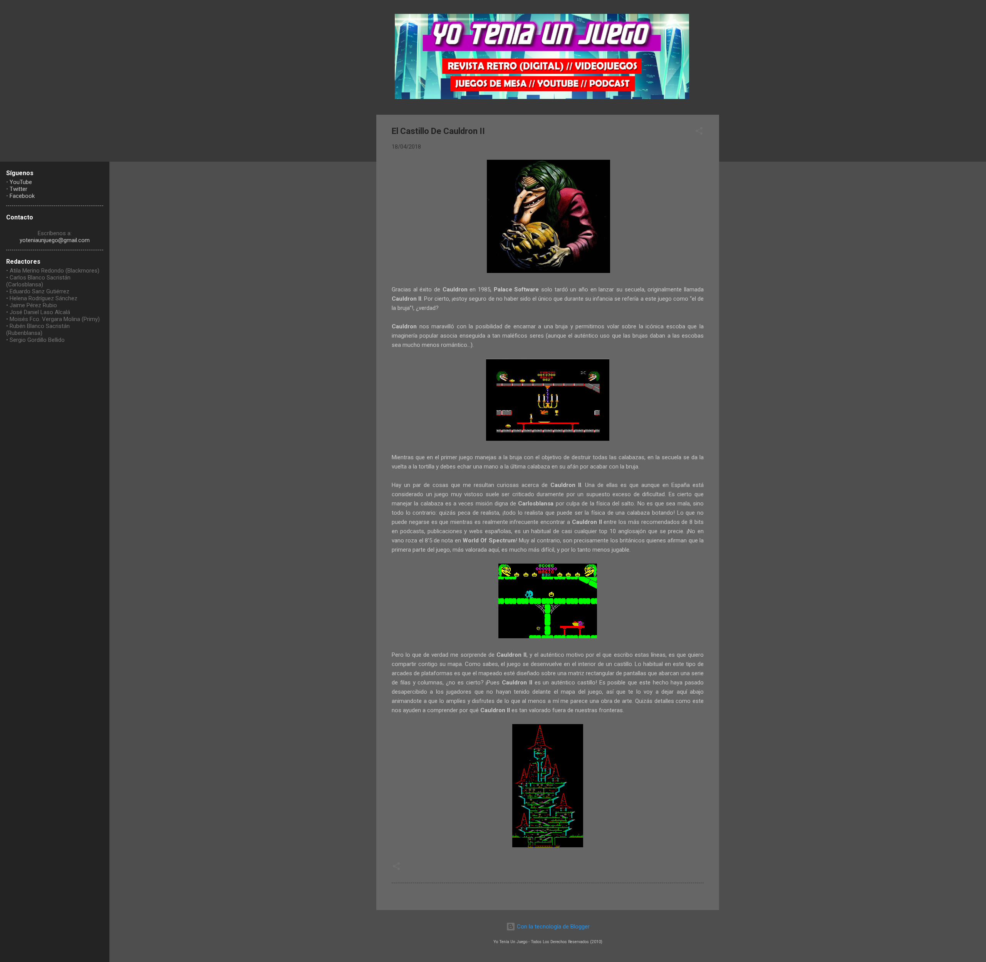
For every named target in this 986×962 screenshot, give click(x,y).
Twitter (18, 189)
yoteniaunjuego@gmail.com (55, 240)
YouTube (21, 182)
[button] (699, 132)
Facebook (22, 195)
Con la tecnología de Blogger (552, 926)
